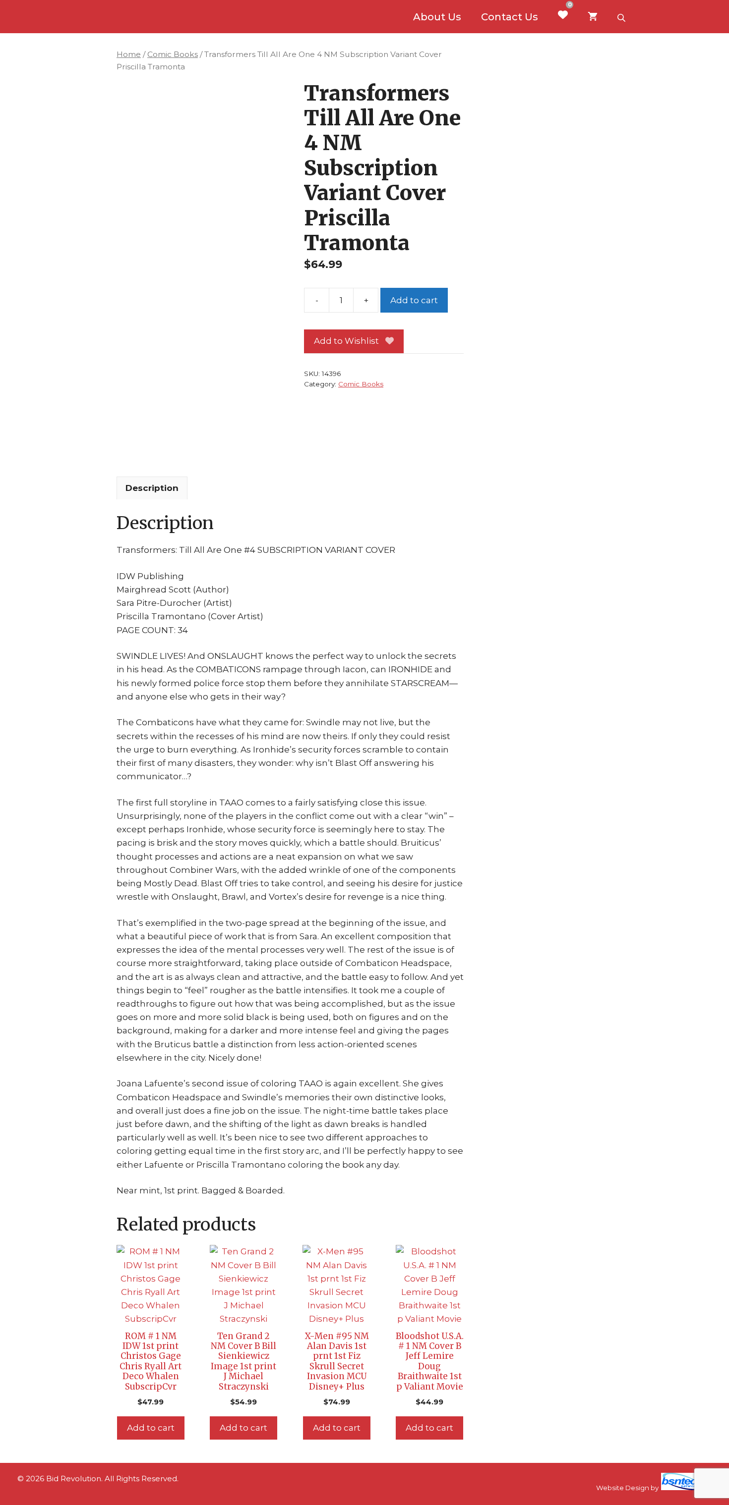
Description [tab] (152, 488)
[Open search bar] (622, 17)
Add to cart (414, 300)
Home (129, 54)
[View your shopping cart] (593, 17)
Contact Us (509, 17)
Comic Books (172, 54)
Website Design (622, 1488)
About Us (437, 17)
